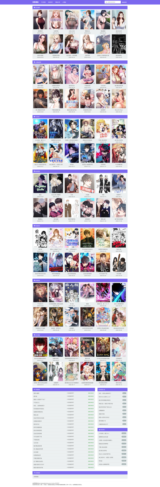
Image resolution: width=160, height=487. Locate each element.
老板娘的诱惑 (56, 55)
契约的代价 (72, 85)
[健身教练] (103, 19)
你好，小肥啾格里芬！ (72, 249)
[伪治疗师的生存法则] (40, 262)
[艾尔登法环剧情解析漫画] (103, 347)
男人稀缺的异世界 (40, 110)
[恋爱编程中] (119, 347)
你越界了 (118, 195)
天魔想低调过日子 (103, 424)
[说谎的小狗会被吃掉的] (103, 317)
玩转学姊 (87, 55)
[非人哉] (72, 292)
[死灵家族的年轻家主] (87, 238)
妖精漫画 (35, 2)
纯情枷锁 (87, 219)
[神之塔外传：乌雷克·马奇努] (56, 153)
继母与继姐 (40, 55)
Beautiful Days (119, 110)
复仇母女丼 (119, 31)
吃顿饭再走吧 (37, 455)
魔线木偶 (87, 358)
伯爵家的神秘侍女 (103, 249)
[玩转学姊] (87, 44)
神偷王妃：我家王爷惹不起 (106, 403)
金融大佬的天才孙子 (39, 464)
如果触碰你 (102, 410)
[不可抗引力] (40, 292)
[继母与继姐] (40, 44)
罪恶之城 (118, 249)
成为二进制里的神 (119, 304)
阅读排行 (50, 2)
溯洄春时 (71, 328)
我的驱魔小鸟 (102, 421)
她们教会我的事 (119, 85)
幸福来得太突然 (87, 110)
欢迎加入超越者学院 (87, 164)
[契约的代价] (72, 74)
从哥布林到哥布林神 (87, 328)
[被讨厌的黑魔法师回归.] (40, 347)
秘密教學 (103, 110)
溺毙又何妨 (102, 414)
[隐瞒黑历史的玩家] (56, 128)
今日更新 (43, 2)
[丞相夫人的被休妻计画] (103, 44)
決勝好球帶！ (56, 358)
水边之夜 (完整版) (56, 195)
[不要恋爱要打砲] (56, 98)
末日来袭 (118, 273)
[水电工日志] (72, 19)
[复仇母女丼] (119, 19)
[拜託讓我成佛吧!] (103, 371)
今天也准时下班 (103, 273)
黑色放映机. (119, 55)
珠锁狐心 (40, 219)
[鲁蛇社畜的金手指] (72, 98)
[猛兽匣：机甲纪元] (56, 317)
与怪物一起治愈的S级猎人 (71, 140)
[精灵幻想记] (119, 371)
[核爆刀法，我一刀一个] (103, 292)
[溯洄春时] (72, 317)
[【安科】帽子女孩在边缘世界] (40, 371)
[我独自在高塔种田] (87, 128)
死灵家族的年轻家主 (87, 249)
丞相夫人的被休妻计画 (103, 55)
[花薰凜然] (56, 371)
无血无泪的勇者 (87, 273)
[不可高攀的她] (119, 153)
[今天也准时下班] (103, 262)
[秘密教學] (103, 98)
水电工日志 (72, 31)
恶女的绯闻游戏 (72, 273)
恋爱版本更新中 (56, 85)
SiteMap (53, 483)
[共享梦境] (103, 153)
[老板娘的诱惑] (56, 44)
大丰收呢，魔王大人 (40, 140)
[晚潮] (87, 292)
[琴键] (103, 183)
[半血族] (87, 183)
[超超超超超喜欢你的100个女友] (72, 347)
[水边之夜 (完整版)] (56, 183)
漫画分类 (57, 2)
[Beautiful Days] (119, 98)
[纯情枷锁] (87, 207)
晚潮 (87, 304)
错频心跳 (103, 219)
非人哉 (72, 304)
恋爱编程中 (119, 358)
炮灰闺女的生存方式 (119, 328)
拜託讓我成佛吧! (103, 383)
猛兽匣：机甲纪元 (56, 328)
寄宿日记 (87, 31)
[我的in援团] (40, 74)
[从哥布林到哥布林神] (87, 317)
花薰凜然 (56, 383)
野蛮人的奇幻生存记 (104, 417)
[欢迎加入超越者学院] (87, 153)
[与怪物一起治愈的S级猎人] (72, 128)
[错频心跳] (103, 207)
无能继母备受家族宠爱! (87, 383)
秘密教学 (40, 31)
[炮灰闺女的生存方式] (119, 317)
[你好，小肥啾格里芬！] (72, 238)
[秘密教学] (40, 19)
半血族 (87, 195)
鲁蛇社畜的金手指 (71, 110)
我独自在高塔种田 (87, 140)
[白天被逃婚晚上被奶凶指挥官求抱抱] (56, 292)
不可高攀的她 (118, 164)
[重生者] (40, 238)
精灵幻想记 (119, 383)
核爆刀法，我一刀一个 (103, 304)
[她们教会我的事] (119, 74)
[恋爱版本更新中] (56, 74)
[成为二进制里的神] (119, 292)
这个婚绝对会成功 (38, 461)
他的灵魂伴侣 (71, 219)
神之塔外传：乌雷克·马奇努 (106, 457)
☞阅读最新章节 (70, 393)
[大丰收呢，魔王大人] (40, 128)
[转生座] (72, 153)
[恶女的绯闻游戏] (72, 262)
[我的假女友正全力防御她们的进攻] (72, 371)
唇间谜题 (56, 219)
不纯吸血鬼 (87, 85)
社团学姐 (56, 31)
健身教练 (103, 31)
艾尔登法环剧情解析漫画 (103, 358)
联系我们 (57, 483)
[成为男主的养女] (119, 128)
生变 (72, 195)
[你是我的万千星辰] (40, 317)
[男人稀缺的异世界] (40, 98)
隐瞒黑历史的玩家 (56, 140)
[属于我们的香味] (119, 207)
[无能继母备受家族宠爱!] (87, 371)
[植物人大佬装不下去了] (56, 238)
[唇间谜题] (56, 207)
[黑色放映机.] (119, 44)
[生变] (72, 183)
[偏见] (40, 183)
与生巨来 (103, 85)
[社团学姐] (56, 19)
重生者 (40, 249)
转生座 (72, 164)
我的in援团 (40, 85)
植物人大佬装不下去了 (56, 249)
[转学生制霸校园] (56, 262)
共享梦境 (103, 164)
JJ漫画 (64, 2)
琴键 (103, 195)
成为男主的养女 (119, 140)
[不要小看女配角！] (103, 128)
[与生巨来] (103, 74)
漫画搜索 (124, 2)
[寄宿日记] (87, 19)
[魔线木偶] (87, 347)
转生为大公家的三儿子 (104, 397)
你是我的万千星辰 (40, 328)
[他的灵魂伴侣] (72, 207)
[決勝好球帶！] (56, 347)
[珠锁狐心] (40, 207)
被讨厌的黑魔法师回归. (40, 358)
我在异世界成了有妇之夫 (105, 407)
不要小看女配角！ (103, 140)
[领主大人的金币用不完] (40, 153)
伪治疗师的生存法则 (40, 273)
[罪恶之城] (119, 238)
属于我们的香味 (119, 219)
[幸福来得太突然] (87, 98)
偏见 (40, 195)
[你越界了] (119, 183)
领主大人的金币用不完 (40, 164)
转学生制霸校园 (56, 273)
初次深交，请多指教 (71, 55)
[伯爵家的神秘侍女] (103, 238)
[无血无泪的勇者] (87, 262)
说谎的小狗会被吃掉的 (103, 328)
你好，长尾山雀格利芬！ (105, 393)
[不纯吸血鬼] (87, 74)
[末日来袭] (119, 262)
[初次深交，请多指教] (72, 44)
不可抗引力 (40, 304)
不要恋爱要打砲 (56, 110)
